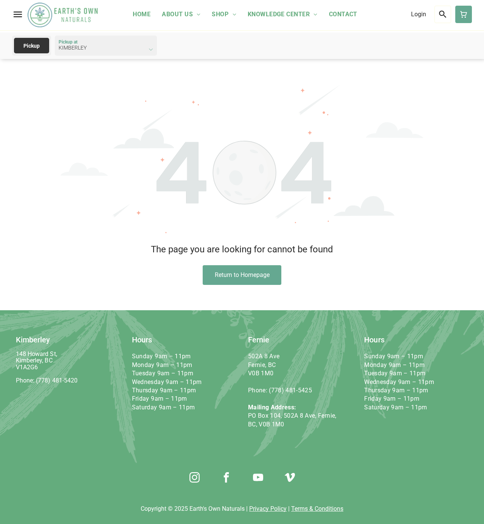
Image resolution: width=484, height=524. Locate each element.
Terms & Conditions (317, 508)
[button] (17, 14)
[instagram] (194, 478)
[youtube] (258, 478)
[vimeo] (289, 478)
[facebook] (226, 478)
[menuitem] (141, 14)
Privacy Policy (268, 508)
